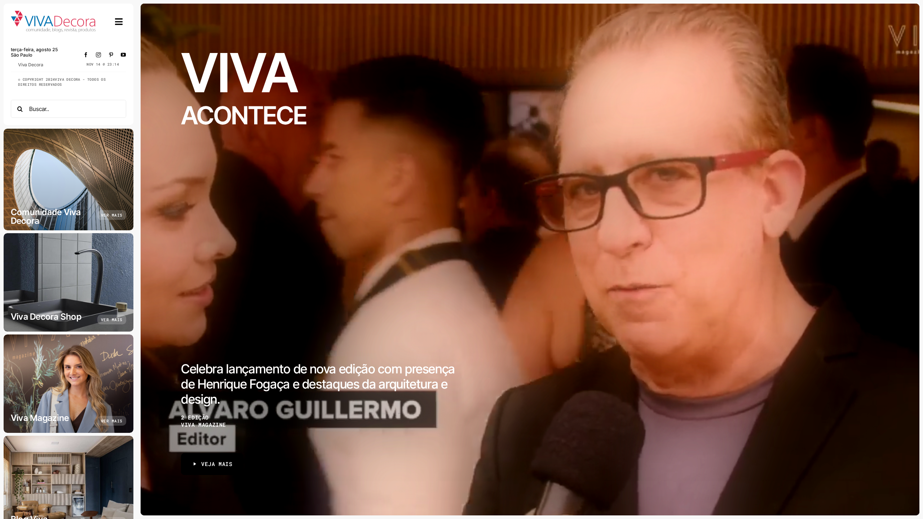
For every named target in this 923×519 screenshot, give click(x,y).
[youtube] (123, 54)
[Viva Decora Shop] (68, 282)
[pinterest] (111, 54)
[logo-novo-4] (54, 14)
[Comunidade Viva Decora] (68, 179)
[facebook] (86, 54)
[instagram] (98, 54)
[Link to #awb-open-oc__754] (119, 21)
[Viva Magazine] (68, 383)
